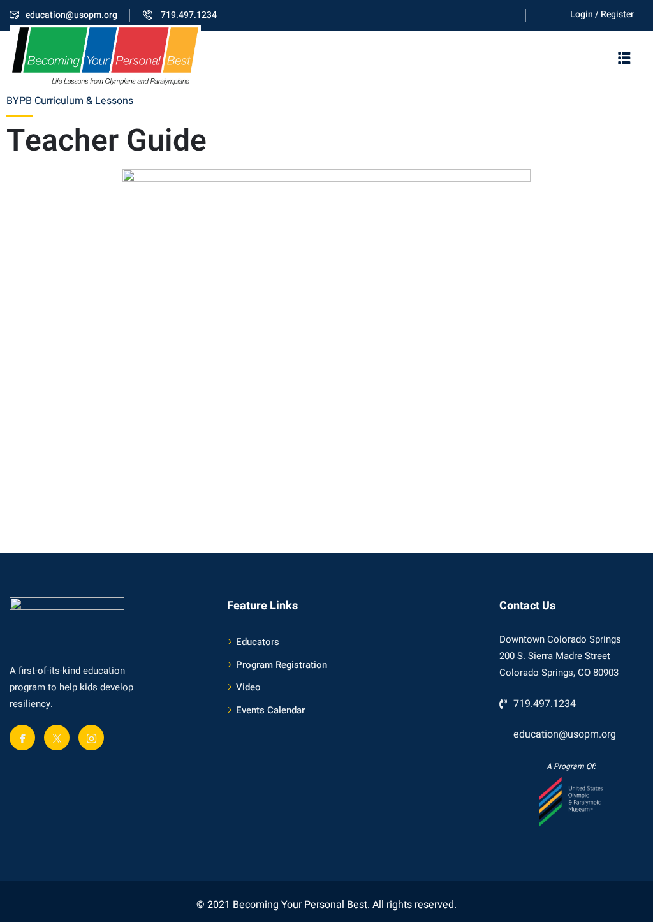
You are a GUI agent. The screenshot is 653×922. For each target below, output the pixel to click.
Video (248, 687)
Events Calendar (270, 710)
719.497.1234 (188, 15)
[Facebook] (22, 737)
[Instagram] (91, 737)
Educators (257, 642)
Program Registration (281, 665)
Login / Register (602, 14)
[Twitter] (57, 737)
